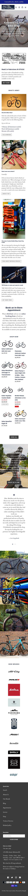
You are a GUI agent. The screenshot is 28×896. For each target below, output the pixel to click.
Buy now (6, 83)
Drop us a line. (14, 482)
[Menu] (25, 7)
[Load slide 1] (12, 544)
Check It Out (6, 193)
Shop (4, 817)
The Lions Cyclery (11, 891)
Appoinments (7, 808)
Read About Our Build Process (11, 261)
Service (5, 812)
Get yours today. (7, 300)
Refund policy (7, 825)
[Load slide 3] (15, 544)
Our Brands (6, 799)
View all (14, 437)
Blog (4, 803)
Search (5, 790)
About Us (6, 795)
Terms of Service (8, 821)
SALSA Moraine (6, 134)
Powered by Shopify (21, 891)
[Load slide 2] (14, 544)
